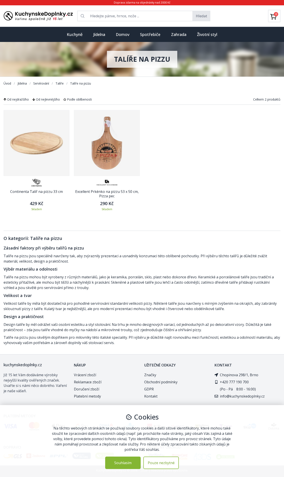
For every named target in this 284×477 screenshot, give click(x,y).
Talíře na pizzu (80, 83)
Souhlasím (123, 462)
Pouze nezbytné (161, 462)
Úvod (8, 83)
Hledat (201, 16)
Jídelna (23, 83)
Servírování (41, 83)
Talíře (60, 83)
